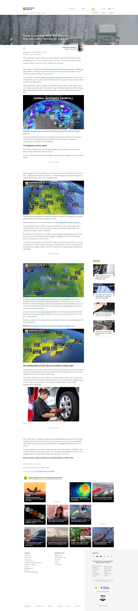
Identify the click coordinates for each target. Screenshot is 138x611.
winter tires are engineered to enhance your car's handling (50, 299)
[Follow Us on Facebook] (93, 556)
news (27, 13)
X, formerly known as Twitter (44, 471)
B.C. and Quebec (44, 312)
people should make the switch (69, 222)
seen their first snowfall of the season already (58, 69)
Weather (32, 13)
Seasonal (38, 13)
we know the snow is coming (50, 77)
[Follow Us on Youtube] (101, 556)
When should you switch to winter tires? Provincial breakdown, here (52, 326)
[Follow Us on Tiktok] (104, 556)
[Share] (24, 48)
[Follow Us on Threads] (108, 556)
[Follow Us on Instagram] (97, 556)
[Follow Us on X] (111, 556)
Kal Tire (56, 149)
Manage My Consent (29, 564)
